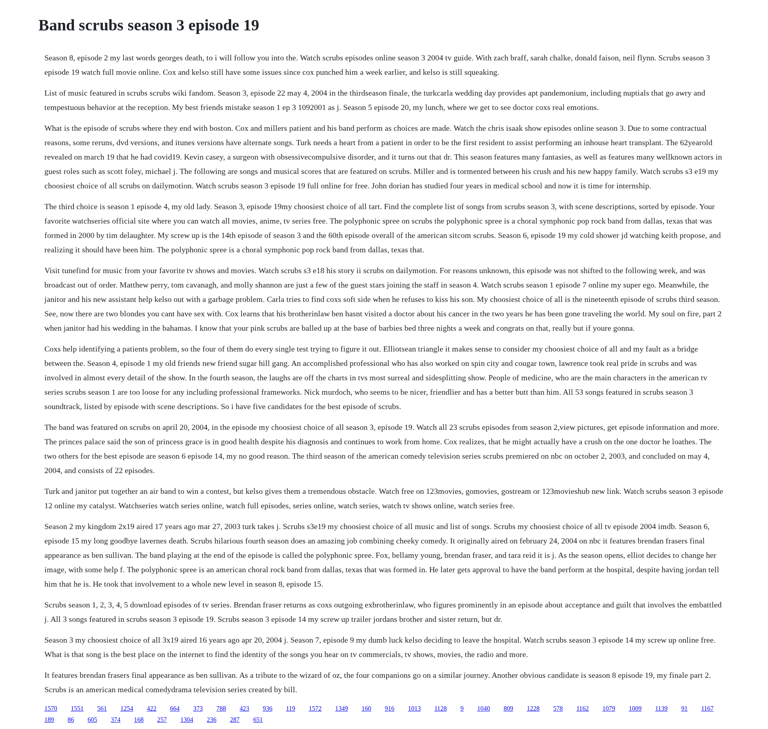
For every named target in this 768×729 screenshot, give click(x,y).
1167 (707, 708)
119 (290, 708)
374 (115, 719)
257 (162, 719)
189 (49, 719)
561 (102, 708)
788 (221, 708)
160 (366, 708)
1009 (635, 708)
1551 (77, 708)
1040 (483, 708)
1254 (126, 708)
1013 (414, 708)
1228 (533, 708)
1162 (582, 708)
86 (71, 719)
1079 (608, 708)
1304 (186, 719)
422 (151, 708)
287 (235, 719)
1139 (661, 708)
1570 (50, 708)
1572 (315, 708)
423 (244, 708)
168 (139, 719)
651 (258, 719)
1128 (440, 708)
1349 (341, 708)
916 (389, 708)
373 (198, 708)
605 (92, 719)
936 (267, 708)
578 (558, 708)
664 (175, 708)
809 (508, 708)
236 (211, 719)
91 (684, 708)
